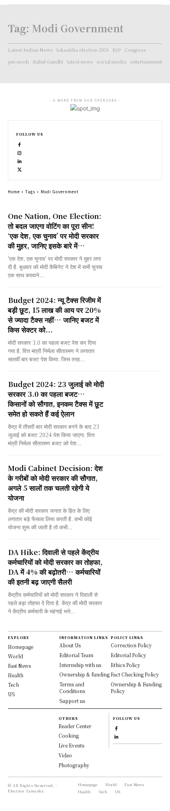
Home (14, 191)
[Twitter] (19, 168)
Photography (74, 765)
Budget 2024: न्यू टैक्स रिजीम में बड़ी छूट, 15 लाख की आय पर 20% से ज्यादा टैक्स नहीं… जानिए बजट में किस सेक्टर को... (54, 314)
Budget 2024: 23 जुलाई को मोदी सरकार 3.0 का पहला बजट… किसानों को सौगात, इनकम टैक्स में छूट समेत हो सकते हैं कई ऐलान (56, 399)
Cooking (69, 735)
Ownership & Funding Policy (136, 687)
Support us (72, 700)
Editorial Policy (128, 655)
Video (65, 755)
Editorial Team (76, 655)
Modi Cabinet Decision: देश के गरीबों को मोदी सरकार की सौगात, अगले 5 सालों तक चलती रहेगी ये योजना (55, 483)
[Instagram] (19, 152)
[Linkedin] (19, 160)
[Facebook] (19, 143)
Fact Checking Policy (135, 674)
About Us (70, 645)
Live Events (71, 745)
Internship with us (80, 665)
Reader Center (75, 726)
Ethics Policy (125, 665)
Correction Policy (131, 645)
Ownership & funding (84, 674)
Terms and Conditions (72, 687)
